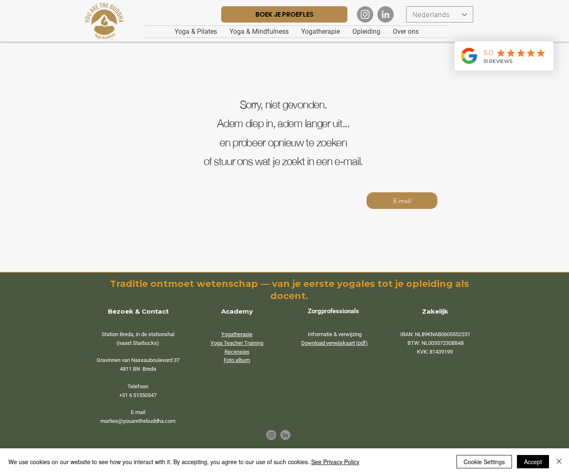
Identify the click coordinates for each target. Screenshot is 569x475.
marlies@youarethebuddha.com (137, 421)
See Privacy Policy (335, 461)
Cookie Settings (484, 461)
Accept (533, 461)
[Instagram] (365, 14)
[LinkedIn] (385, 14)
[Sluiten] (559, 461)
